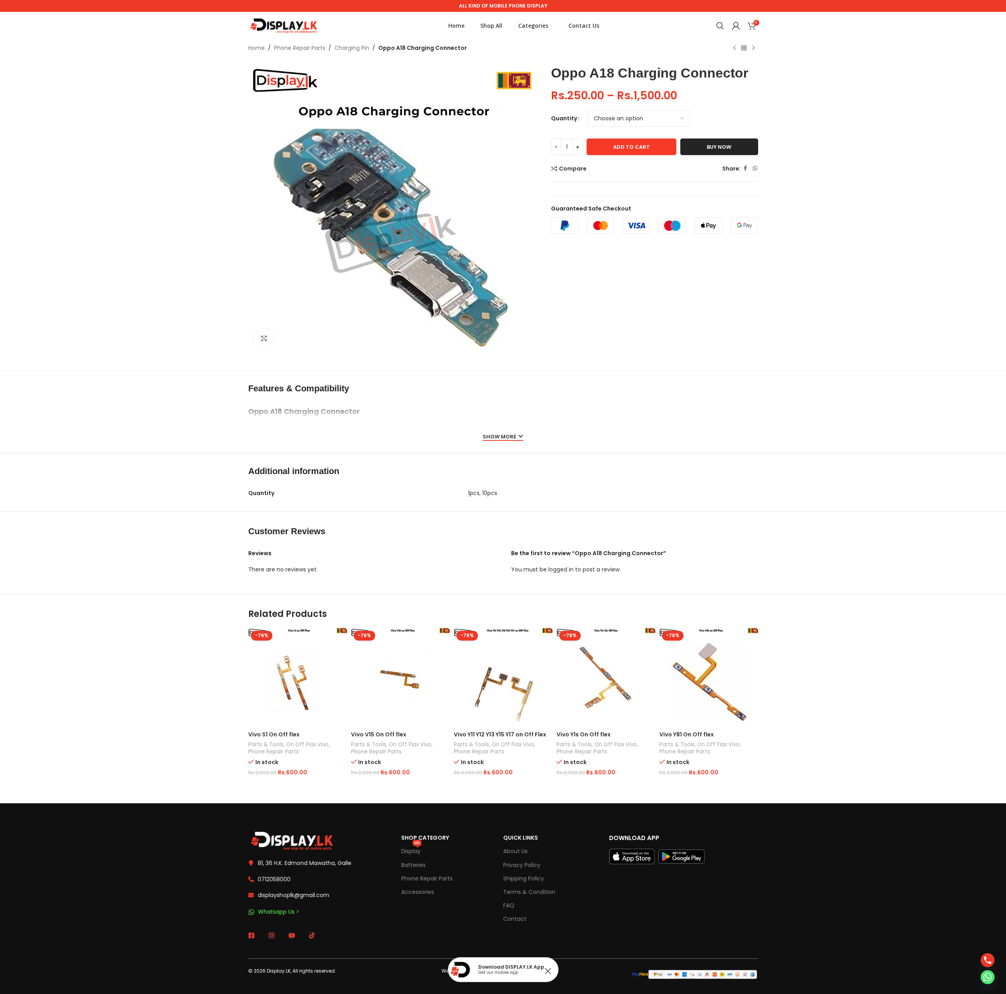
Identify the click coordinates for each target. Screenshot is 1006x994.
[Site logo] (283, 25)
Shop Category (425, 838)
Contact (515, 919)
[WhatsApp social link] (755, 168)
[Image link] (291, 840)
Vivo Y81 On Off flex (686, 734)
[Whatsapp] (988, 977)
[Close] (548, 971)
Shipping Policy (523, 878)
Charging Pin (351, 48)
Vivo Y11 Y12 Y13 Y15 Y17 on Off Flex (500, 734)
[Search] (720, 26)
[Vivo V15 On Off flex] (400, 677)
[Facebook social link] (745, 168)
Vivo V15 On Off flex (378, 734)
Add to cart (631, 147)
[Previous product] (734, 48)
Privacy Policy (521, 865)
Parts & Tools (265, 744)
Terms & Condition (529, 892)
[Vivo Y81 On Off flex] (708, 677)
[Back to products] (744, 48)
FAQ (508, 905)
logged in (561, 569)
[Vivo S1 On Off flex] (297, 677)
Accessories (417, 892)
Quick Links (520, 838)
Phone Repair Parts (299, 48)
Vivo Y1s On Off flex (584, 734)
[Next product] (753, 48)
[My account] (736, 26)
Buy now (719, 147)
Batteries (413, 865)
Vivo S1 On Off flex (274, 734)
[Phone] (988, 960)
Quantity (564, 118)
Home (256, 48)
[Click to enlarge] (264, 338)
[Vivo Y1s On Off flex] (606, 677)
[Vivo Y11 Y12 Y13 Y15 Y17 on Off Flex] (503, 677)
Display (411, 849)
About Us (515, 851)
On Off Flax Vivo (307, 744)
